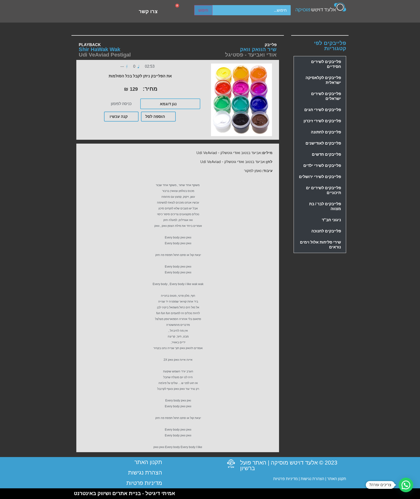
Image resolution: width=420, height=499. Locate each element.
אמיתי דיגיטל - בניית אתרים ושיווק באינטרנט (124, 493)
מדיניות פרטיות (285, 479)
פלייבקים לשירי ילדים (322, 166)
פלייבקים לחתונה (326, 132)
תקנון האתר (336, 479)
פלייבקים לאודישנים (323, 143)
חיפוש (203, 10)
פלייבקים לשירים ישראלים (326, 96)
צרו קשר (148, 11)
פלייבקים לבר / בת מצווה (325, 206)
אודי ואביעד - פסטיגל (251, 55)
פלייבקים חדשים (326, 154)
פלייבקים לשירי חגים (322, 110)
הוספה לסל (155, 116)
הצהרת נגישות (312, 479)
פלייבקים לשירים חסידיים (326, 64)
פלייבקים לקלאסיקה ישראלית (323, 80)
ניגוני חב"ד (331, 220)
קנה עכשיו (119, 116)
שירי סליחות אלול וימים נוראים (320, 244)
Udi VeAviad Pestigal (105, 55)
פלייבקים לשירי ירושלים (320, 177)
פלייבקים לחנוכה (326, 231)
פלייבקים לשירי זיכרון (322, 121)
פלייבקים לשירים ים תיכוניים (323, 190)
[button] (406, 485)
